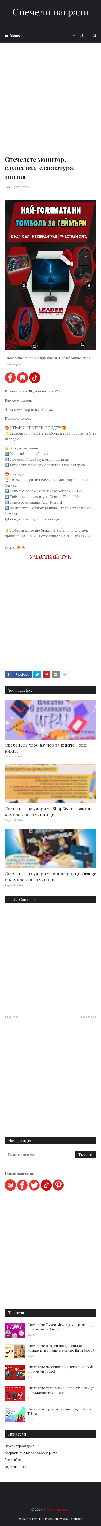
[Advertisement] (50, 104)
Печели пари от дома (19, 1446)
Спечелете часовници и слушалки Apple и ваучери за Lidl (60, 1369)
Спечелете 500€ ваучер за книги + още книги (46, 748)
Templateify (40, 1519)
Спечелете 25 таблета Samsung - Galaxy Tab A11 (59, 1411)
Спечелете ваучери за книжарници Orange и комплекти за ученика (50, 876)
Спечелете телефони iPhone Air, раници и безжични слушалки (60, 1390)
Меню (15, 35)
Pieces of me (13, 1460)
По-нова (13, 1017)
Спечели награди (50, 11)
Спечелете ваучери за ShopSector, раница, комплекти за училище (49, 812)
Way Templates (72, 1519)
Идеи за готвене (16, 1467)
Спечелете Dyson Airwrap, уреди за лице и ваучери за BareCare (60, 1327)
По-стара (87, 1017)
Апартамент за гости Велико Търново (31, 1453)
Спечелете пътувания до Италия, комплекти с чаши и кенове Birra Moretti (61, 1348)
